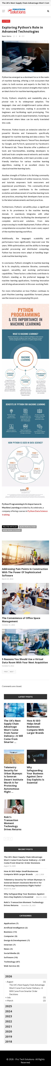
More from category (12, 530)
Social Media (10, 953)
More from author (28, 527)
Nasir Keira (6, 36)
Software (6, 21)
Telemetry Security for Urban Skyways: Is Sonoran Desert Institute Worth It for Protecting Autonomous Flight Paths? (24, 882)
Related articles (10, 527)
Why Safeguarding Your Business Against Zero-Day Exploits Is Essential (35, 775)
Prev (6, 672)
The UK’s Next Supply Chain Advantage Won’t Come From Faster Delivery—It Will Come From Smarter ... (13, 731)
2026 (8, 976)
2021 (8, 1026)
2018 (8, 1041)
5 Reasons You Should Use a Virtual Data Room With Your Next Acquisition (25, 661)
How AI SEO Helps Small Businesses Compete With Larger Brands (35, 727)
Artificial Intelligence (14, 927)
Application (9, 923)
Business (8, 932)
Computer (9, 936)
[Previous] (6, 838)
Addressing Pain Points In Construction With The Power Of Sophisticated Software (25, 572)
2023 (8, 1016)
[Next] (10, 838)
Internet (8, 944)
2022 (8, 1021)
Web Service (10, 966)
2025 (8, 1006)
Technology (9, 961)
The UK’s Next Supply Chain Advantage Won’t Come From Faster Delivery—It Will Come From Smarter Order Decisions (24, 860)
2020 (8, 1031)
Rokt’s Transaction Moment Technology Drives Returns (12, 823)
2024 (8, 1011)
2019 (8, 1036)
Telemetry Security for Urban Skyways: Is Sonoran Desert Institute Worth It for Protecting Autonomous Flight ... (13, 779)
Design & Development (15, 940)
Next (12, 672)
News (6, 949)
